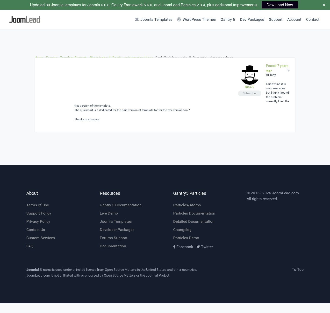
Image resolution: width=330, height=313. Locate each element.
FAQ (29, 246)
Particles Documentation (194, 213)
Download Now (279, 4)
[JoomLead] (24, 19)
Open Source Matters (120, 269)
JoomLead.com (285, 193)
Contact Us (35, 229)
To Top (298, 269)
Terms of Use (37, 205)
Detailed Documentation (194, 221)
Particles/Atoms (187, 205)
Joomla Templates (116, 221)
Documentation (113, 246)
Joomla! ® (34, 269)
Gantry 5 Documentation (121, 205)
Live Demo (109, 213)
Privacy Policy (38, 221)
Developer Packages (117, 229)
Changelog (182, 229)
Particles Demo (186, 238)
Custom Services (40, 238)
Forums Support (113, 238)
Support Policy (38, 213)
